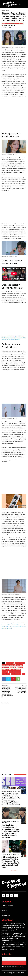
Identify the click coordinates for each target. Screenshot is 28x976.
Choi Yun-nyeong (10, 663)
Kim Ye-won (19, 667)
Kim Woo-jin (12, 667)
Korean (7, 10)
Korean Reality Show (6, 669)
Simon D (18, 671)
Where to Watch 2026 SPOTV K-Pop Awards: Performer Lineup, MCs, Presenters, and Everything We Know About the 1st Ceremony (11, 799)
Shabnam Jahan (10, 25)
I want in (14, 963)
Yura (23, 674)
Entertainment (12, 23)
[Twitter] (8, 679)
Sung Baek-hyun (5, 674)
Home (3, 10)
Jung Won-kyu (5, 667)
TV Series (20, 23)
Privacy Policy (19, 966)
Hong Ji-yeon (19, 665)
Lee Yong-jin (4, 671)
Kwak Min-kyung (16, 669)
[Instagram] (7, 895)
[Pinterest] (13, 679)
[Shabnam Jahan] (3, 25)
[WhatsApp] (18, 679)
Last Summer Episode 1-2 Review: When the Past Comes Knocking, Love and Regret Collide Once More (20, 689)
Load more (13, 870)
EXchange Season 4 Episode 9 (8, 665)
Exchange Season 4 (20, 663)
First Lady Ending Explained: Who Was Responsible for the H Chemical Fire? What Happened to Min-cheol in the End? (14, 337)
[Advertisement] (14, 115)
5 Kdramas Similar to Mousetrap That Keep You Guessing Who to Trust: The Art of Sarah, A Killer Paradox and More (11, 862)
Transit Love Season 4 (16, 674)
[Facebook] (4, 679)
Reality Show (12, 671)
